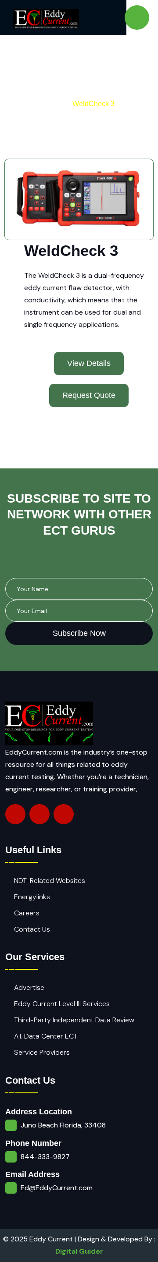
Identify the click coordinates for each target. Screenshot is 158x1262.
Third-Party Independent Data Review (74, 1019)
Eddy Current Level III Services (62, 1003)
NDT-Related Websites (49, 880)
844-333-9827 (45, 1156)
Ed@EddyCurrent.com (57, 1187)
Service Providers (42, 1052)
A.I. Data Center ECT (46, 1036)
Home (53, 103)
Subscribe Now (79, 633)
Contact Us (32, 929)
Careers (27, 913)
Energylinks (32, 896)
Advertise (29, 987)
